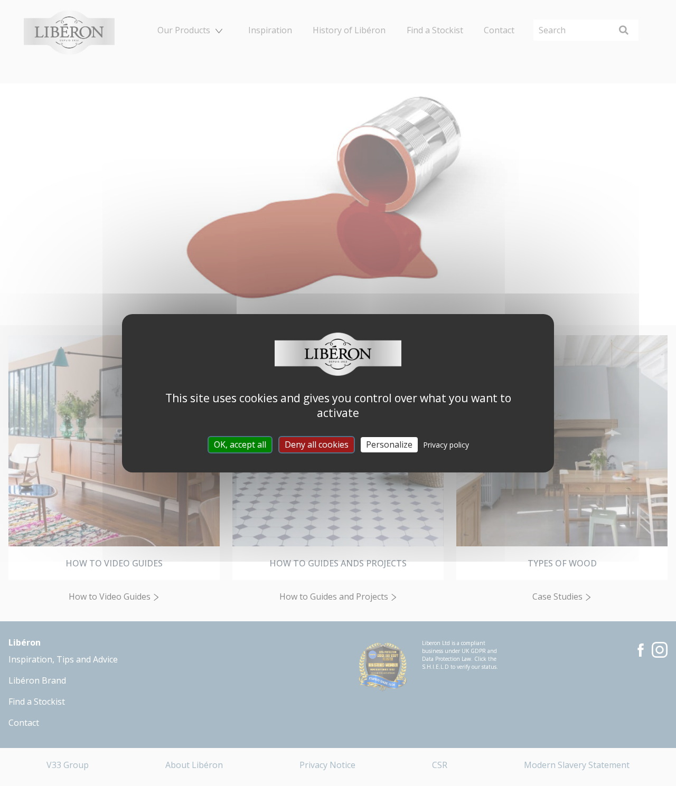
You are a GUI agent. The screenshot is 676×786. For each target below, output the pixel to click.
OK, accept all (240, 444)
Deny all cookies (317, 444)
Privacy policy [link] (446, 444)
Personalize (389, 444)
